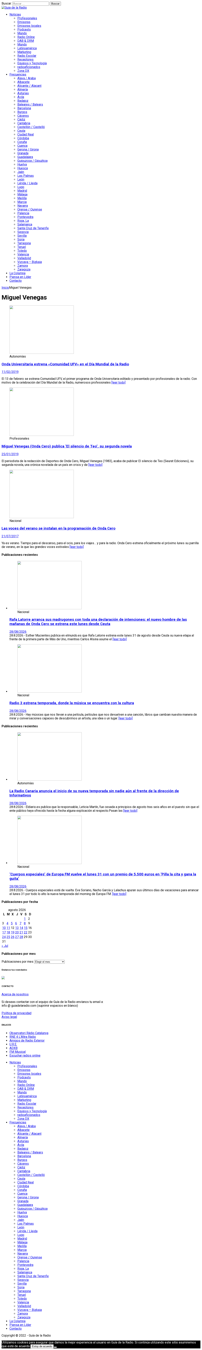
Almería (22, 89)
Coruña (22, 142)
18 (8, 932)
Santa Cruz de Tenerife (33, 228)
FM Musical (17, 1052)
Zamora (22, 266)
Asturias (23, 93)
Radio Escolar (26, 56)
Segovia (23, 232)
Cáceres (23, 116)
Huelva (22, 164)
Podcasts (24, 29)
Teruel (21, 247)
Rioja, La (23, 221)
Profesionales (27, 18)
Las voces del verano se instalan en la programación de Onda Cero (58, 528)
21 (21, 932)
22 (25, 932)
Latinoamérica (27, 48)
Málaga (22, 194)
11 (8, 928)
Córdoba (23, 138)
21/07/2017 (10, 536)
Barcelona (24, 108)
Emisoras (23, 22)
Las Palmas (25, 176)
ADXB (13, 1048)
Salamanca (24, 224)
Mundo (22, 33)
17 (4, 932)
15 (25, 928)
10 (4, 928)
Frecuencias (17, 74)
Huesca (22, 168)
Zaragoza (23, 269)
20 (17, 932)
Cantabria (23, 123)
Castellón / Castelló (31, 127)
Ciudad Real (25, 134)
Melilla (22, 198)
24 (4, 937)
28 (21, 937)
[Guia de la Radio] (14, 7)
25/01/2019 (10, 454)
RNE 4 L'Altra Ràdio (22, 1037)
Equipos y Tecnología (32, 63)
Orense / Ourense (29, 209)
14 (21, 928)
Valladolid (24, 258)
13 (17, 928)
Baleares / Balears (30, 104)
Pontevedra (25, 217)
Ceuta (21, 131)
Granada (22, 153)
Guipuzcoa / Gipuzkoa (32, 161)
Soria (20, 239)
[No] (55, 1347)
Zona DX (23, 71)
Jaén (20, 172)
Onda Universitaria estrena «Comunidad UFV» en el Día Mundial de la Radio (65, 364)
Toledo (22, 251)
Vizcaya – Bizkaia (29, 262)
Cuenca (22, 146)
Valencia (23, 254)
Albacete (23, 82)
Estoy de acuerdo (42, 1346)
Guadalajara (25, 157)
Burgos (22, 112)
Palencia (23, 213)
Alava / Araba (26, 78)
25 (8, 937)
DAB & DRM (25, 41)
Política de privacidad (16, 1013)
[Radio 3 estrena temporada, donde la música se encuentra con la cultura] (49, 691)
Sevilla (22, 236)
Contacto (15, 281)
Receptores (25, 59)
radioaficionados (28, 67)
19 (12, 932)
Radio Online (26, 37)
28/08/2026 (17, 632)
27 (17, 937)
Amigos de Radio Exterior (27, 1040)
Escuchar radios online (24, 1055)
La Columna (17, 273)
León (20, 179)
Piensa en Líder (20, 277)
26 (12, 937)
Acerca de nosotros (15, 994)
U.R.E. (13, 1044)
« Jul (5, 946)
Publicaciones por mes (17, 961)
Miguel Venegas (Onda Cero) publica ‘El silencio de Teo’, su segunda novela (67, 446)
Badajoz (22, 101)
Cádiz (21, 119)
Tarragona (24, 243)
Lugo (20, 187)
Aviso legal (9, 1017)
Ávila (20, 97)
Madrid (22, 191)
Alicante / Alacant (29, 86)
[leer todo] (118, 382)
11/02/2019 (10, 372)
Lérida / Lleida (27, 183)
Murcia (22, 202)
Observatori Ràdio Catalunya (28, 1033)
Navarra (22, 206)
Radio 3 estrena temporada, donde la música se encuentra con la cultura (71, 703)
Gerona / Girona (28, 149)
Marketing (24, 52)
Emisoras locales (29, 26)
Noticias (15, 14)
